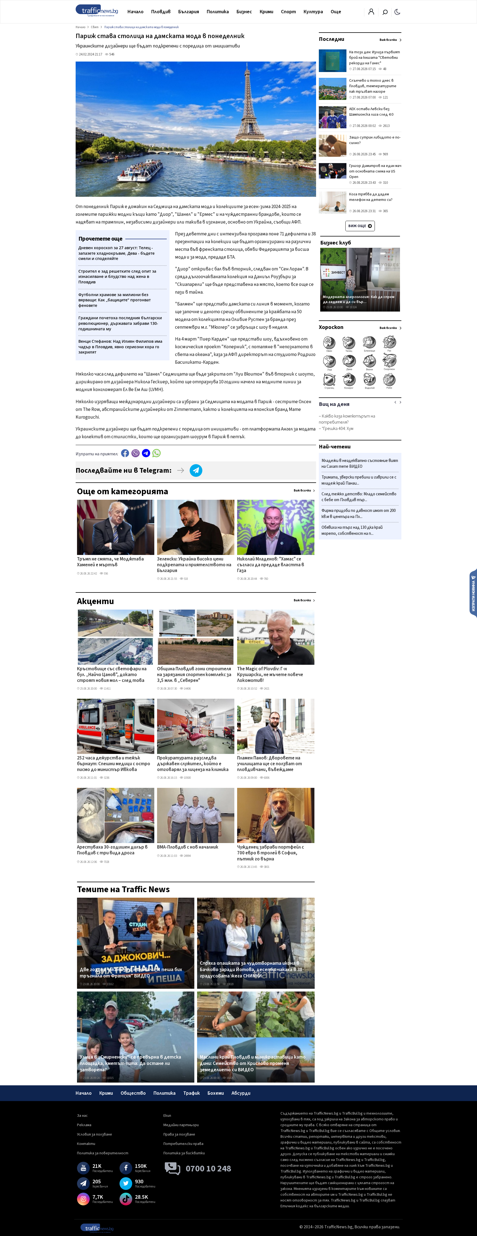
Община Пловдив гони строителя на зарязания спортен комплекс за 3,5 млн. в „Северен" (194, 675)
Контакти (86, 1144)
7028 (106, 862)
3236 (106, 778)
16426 (230, 1078)
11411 (107, 689)
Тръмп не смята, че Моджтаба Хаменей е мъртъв (110, 562)
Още (336, 11)
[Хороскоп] (360, 389)
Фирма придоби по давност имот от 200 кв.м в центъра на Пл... (359, 514)
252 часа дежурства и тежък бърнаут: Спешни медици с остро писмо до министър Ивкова (113, 764)
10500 (187, 778)
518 (185, 579)
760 (265, 579)
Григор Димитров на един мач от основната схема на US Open (375, 171)
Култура (313, 11)
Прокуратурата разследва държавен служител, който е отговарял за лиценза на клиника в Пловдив (193, 764)
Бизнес (244, 11)
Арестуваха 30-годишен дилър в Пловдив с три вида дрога (112, 850)
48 (384, 69)
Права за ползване (179, 1134)
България (188, 11)
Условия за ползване (94, 1134)
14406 (187, 689)
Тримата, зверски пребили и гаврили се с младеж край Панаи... (359, 481)
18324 (353, 307)
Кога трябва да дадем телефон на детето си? (371, 197)
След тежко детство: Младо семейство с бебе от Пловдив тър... (359, 497)
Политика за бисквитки (184, 1153)
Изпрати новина (473, 593)
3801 (266, 867)
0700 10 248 (208, 1168)
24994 (187, 856)
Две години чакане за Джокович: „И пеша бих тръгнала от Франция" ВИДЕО (131, 972)
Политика (218, 11)
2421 (266, 689)
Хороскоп (331, 327)
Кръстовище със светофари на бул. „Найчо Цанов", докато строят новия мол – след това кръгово (112, 675)
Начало (136, 11)
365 (385, 211)
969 (385, 154)
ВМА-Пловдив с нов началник (187, 847)
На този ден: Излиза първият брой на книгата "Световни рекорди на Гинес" (374, 57)
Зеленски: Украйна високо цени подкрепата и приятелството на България (194, 565)
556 (105, 574)
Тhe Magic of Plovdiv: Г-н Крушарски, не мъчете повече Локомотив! (270, 675)
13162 (109, 984)
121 (385, 97)
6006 (266, 778)
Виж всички (302, 490)
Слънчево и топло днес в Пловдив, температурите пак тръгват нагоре (372, 86)
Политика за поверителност (102, 1153)
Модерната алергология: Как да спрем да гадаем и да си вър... (358, 299)
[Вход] (371, 13)
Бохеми (216, 1093)
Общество (133, 1093)
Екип (167, 1115)
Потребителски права (183, 1144)
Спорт (288, 11)
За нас (82, 1115)
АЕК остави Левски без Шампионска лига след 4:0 (371, 111)
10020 (230, 984)
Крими (266, 11)
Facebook (125, 453)
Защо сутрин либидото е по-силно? (375, 140)
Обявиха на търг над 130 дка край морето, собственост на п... (352, 530)
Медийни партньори (181, 1125)
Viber (135, 453)
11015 (109, 1078)
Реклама (84, 1125)
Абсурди (241, 1093)
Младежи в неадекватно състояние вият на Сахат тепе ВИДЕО (360, 464)
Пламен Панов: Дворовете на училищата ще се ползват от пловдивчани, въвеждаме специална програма (269, 764)
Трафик (191, 1093)
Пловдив (161, 11)
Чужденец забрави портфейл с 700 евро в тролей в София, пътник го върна (270, 853)
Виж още (357, 226)
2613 (385, 125)
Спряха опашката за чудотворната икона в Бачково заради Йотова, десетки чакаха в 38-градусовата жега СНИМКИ (252, 970)
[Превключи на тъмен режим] (397, 11)
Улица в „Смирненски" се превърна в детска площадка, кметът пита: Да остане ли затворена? (130, 1063)
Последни (331, 39)
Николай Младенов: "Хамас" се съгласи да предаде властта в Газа (270, 565)
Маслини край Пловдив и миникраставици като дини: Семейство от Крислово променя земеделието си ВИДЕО (253, 1063)
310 (385, 182)
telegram (146, 453)
